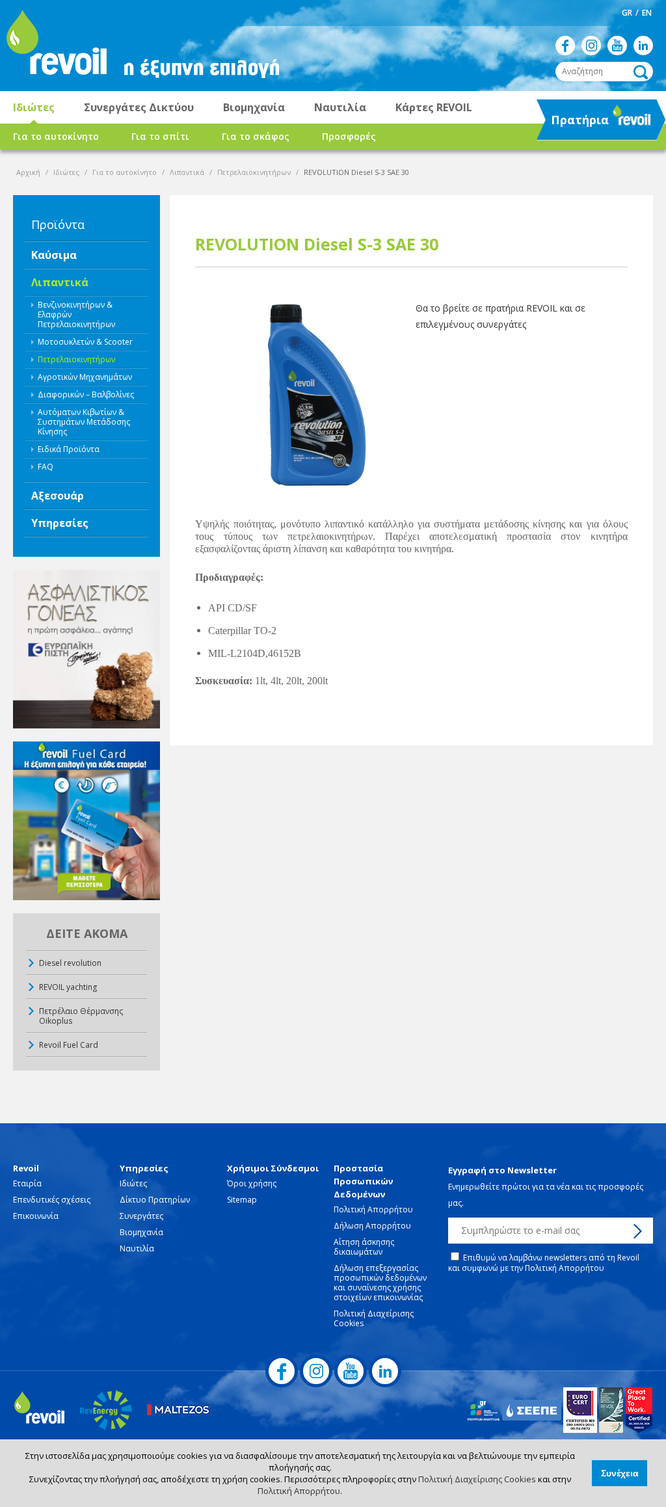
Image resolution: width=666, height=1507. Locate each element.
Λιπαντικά (187, 172)
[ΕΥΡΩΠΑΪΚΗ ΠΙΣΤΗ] (86, 649)
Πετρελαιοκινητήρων (254, 172)
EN (647, 12)
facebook (565, 45)
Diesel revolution (70, 962)
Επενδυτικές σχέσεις (51, 1199)
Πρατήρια (574, 123)
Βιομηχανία (254, 107)
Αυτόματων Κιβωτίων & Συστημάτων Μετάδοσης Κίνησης (84, 422)
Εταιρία (27, 1183)
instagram (591, 45)
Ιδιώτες (34, 107)
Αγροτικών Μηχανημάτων (85, 376)
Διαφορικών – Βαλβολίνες (86, 394)
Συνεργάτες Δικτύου (139, 107)
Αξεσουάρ (57, 495)
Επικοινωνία (36, 1215)
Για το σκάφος (255, 136)
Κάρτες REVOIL (433, 107)
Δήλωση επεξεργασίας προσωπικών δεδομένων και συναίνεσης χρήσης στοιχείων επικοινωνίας (380, 1282)
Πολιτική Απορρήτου (299, 1491)
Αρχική (28, 172)
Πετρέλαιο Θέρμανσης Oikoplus (81, 1016)
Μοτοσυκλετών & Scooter (85, 341)
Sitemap (242, 1199)
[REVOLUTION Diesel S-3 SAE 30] (300, 392)
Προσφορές (349, 136)
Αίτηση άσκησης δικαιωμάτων (364, 1246)
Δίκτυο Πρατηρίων (155, 1199)
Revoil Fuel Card (68, 1044)
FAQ (45, 466)
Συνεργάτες (141, 1215)
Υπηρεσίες (59, 523)
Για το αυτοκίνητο (56, 136)
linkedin (643, 45)
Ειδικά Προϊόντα (69, 449)
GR (627, 12)
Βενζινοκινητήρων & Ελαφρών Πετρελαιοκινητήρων (76, 314)
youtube (617, 45)
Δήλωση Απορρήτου (372, 1225)
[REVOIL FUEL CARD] (86, 820)
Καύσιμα (54, 255)
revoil (55, 45)
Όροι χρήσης (251, 1183)
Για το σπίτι (160, 136)
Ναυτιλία (340, 107)
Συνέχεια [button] (620, 1473)
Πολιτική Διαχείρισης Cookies (477, 1479)
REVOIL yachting (68, 987)
